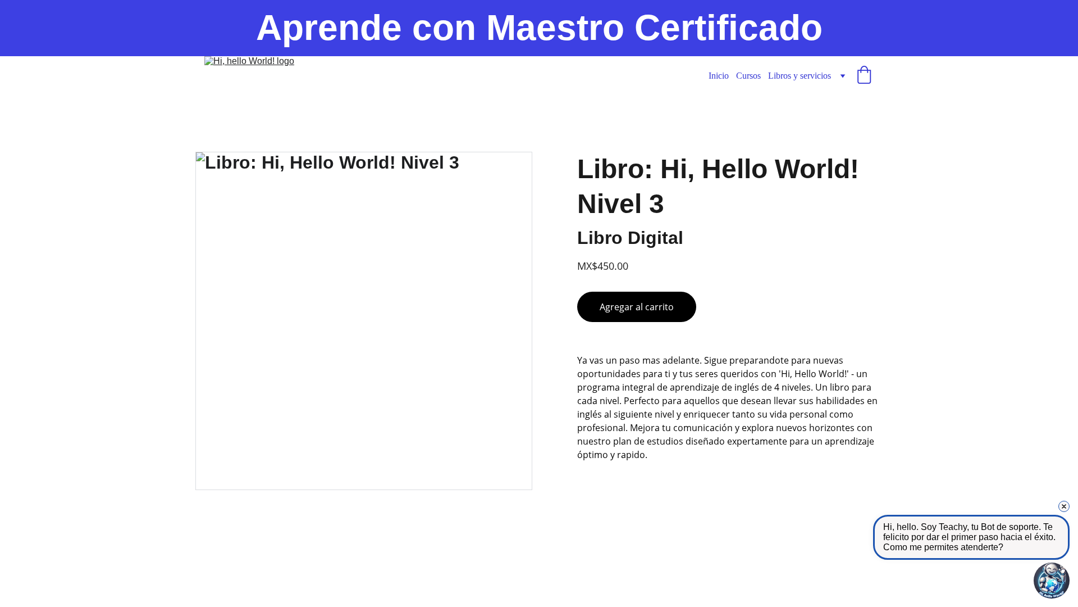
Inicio (719, 75)
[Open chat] (1052, 581)
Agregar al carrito (637, 307)
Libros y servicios (799, 75)
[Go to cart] (864, 76)
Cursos (748, 75)
